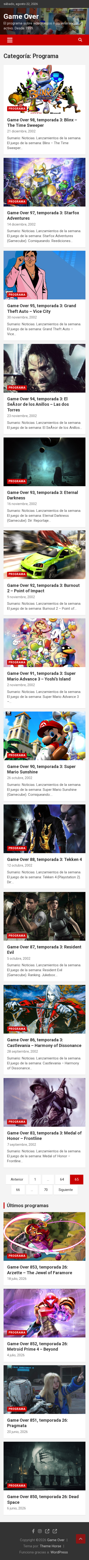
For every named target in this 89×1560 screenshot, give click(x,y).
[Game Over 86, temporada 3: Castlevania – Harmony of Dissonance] (44, 1009)
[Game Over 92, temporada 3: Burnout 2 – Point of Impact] (44, 554)
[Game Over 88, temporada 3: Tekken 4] (44, 828)
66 (18, 1190)
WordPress (59, 1552)
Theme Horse (50, 1546)
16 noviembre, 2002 (22, 504)
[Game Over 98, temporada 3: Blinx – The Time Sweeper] (44, 89)
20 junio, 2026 (17, 1432)
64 (62, 1179)
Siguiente (66, 1190)
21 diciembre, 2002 (21, 131)
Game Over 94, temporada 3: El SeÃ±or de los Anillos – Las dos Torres (38, 404)
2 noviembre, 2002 (21, 685)
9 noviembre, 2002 (21, 597)
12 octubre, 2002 (19, 865)
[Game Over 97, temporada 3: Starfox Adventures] (44, 182)
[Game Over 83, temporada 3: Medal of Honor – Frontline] (44, 1102)
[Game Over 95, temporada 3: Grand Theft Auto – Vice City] (44, 275)
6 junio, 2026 (16, 1508)
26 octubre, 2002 (19, 778)
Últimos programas (28, 1205)
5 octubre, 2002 (18, 958)
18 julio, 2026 (17, 1279)
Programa (17, 108)
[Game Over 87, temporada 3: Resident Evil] (44, 916)
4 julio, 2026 (16, 1355)
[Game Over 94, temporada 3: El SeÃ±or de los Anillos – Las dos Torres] (44, 368)
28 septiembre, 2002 (22, 1051)
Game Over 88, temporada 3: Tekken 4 (44, 859)
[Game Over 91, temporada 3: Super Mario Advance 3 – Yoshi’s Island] (44, 642)
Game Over (21, 16)
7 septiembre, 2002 (21, 1144)
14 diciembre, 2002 (21, 224)
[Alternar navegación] (10, 40)
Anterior (17, 1179)
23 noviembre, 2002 (22, 416)
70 (46, 1190)
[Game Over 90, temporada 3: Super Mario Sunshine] (44, 735)
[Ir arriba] (80, 1539)
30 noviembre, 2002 (22, 317)
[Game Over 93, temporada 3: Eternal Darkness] (44, 461)
